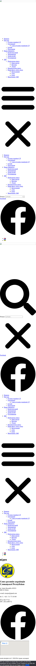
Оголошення (12, 58)
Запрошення (12, 54)
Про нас (6, 40)
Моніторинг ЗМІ (13, 77)
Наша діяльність (9, 51)
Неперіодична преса (14, 68)
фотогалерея (16, 72)
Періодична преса (13, 61)
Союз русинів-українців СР (21, 45)
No (28, 665)
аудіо (13, 73)
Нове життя (15, 63)
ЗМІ (5, 59)
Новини (6, 39)
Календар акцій (13, 52)
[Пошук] (24, 197)
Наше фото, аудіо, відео (15, 70)
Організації (11, 44)
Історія (10, 47)
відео (13, 75)
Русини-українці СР (14, 42)
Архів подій (12, 56)
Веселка (14, 65)
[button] (18, 116)
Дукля (14, 66)
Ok (26, 665)
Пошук (2, 196)
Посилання (11, 49)
